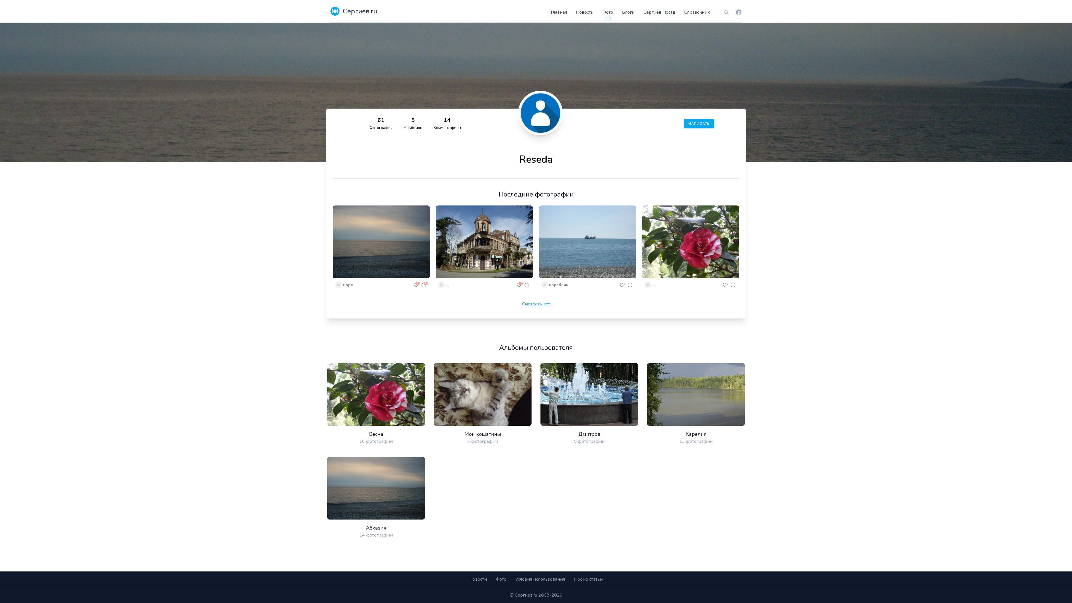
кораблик (558, 285)
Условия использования (540, 579)
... (447, 285)
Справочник (697, 12)
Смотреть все (536, 304)
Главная (559, 12)
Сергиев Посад (659, 12)
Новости (585, 12)
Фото (607, 12)
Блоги (628, 12)
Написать (699, 123)
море (348, 285)
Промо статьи (588, 579)
